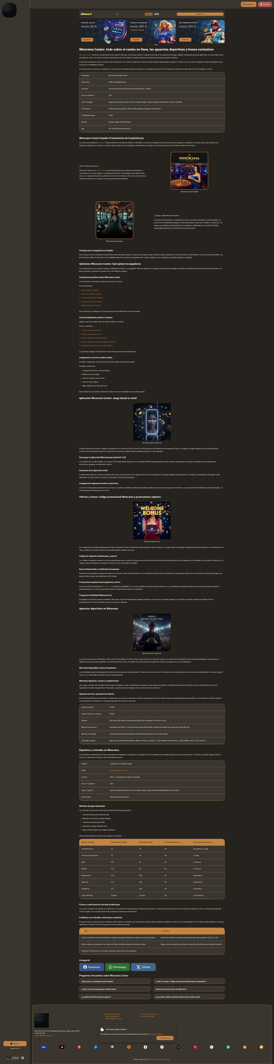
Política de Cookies (147, 1016)
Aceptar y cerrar (165, 1038)
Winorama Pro (107, 586)
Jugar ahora (200, 14)
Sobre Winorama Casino (113, 1019)
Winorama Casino (85, 55)
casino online (101, 170)
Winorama (101, 143)
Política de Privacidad (112, 1014)
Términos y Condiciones (149, 1014)
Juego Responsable (112, 1016)
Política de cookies (156, 1034)
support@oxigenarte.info (119, 770)
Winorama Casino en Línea (160, 1059)
